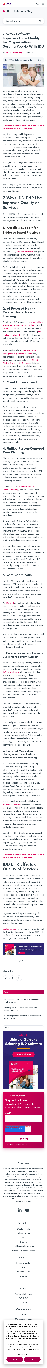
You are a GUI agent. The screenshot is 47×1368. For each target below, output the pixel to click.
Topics (6, 1027)
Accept (15, 1359)
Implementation (23, 1271)
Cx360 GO (23, 1298)
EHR (12, 961)
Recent (6, 992)
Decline (32, 1359)
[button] (37, 3)
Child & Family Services (23, 1246)
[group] (23, 60)
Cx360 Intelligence (23, 1293)
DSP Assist (23, 1302)
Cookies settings (23, 1354)
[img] (36, 60)
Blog (23, 1267)
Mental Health (23, 1229)
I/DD (21, 961)
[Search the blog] (40, 21)
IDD (23, 1237)
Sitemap (23, 1275)
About (23, 1314)
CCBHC (23, 1242)
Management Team (23, 1319)
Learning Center (23, 1262)
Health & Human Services (23, 1250)
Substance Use (23, 1233)
